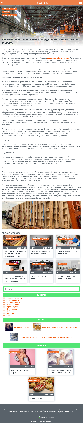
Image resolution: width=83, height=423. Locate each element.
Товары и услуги (9, 9)
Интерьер (10, 313)
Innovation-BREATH (45, 421)
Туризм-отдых (12, 307)
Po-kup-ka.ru (41, 2)
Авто (8, 315)
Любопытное (11, 311)
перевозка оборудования (58, 58)
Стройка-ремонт (13, 300)
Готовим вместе (12, 304)
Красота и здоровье (14, 298)
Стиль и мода (11, 309)
